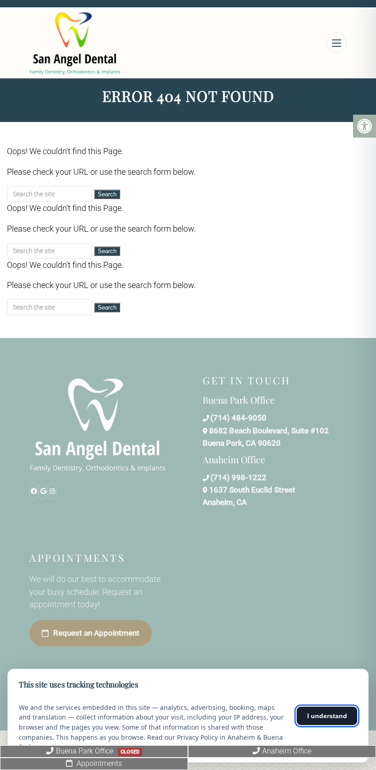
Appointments (98, 763)
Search (107, 194)
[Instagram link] (52, 491)
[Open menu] (336, 43)
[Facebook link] (34, 491)
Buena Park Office (97, 751)
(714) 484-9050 (238, 417)
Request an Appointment (96, 632)
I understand (327, 716)
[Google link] (43, 491)
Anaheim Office (286, 751)
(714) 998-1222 (238, 477)
